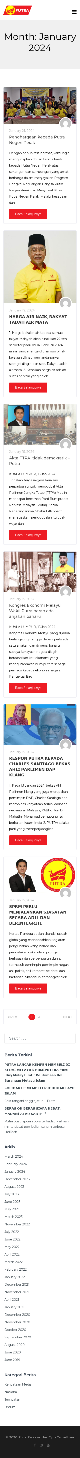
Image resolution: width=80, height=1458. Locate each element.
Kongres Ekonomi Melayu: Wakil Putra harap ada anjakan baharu (35, 611)
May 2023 (12, 1209)
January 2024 (14, 1172)
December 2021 (16, 1285)
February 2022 (15, 1269)
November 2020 (17, 1322)
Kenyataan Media (18, 1384)
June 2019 (12, 1360)
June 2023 (12, 1202)
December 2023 (17, 1179)
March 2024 (13, 1157)
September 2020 (17, 1337)
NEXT (67, 1017)
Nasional (11, 1392)
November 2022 (17, 1224)
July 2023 (11, 1194)
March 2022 (13, 1262)
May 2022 (12, 1247)
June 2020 (12, 1352)
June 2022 (12, 1239)
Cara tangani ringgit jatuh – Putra (29, 1101)
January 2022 (14, 1277)
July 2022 (11, 1232)
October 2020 (15, 1330)
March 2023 (13, 1217)
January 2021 (14, 1307)
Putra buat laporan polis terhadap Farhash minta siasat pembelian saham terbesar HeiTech (36, 1126)
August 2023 (14, 1187)
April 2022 (12, 1254)
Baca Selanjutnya (28, 214)
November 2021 (16, 1292)
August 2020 (14, 1345)
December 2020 (17, 1315)
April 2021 (11, 1300)
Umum (10, 1407)
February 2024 (15, 1164)
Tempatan (12, 1400)
